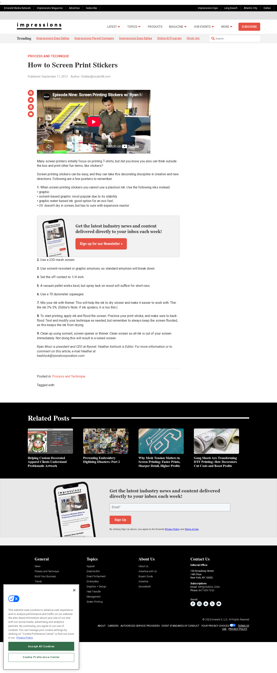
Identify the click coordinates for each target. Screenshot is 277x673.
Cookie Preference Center (41, 657)
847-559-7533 (206, 590)
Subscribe (91, 8)
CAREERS (113, 625)
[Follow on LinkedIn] (205, 603)
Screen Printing (95, 602)
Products (155, 26)
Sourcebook (144, 586)
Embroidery (93, 581)
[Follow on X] (212, 603)
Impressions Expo (208, 8)
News (38, 566)
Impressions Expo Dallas (52, 38)
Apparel (91, 566)
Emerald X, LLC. (220, 619)
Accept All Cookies (41, 646)
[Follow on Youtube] (218, 603)
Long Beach (230, 8)
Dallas (267, 8)
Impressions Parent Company (94, 38)
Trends (38, 581)
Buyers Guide (145, 576)
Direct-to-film (93, 571)
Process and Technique (48, 56)
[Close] (74, 590)
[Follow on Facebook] (192, 603)
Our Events (202, 26)
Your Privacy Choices (215, 625)
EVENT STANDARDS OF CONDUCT (180, 625)
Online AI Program (169, 38)
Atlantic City (250, 8)
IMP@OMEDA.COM (209, 587)
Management (94, 596)
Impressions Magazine (50, 8)
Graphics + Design (96, 586)
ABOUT (102, 625)
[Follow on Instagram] (199, 603)
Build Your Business (45, 576)
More (225, 26)
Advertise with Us (147, 571)
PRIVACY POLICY (238, 629)
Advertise (74, 8)
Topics (132, 26)
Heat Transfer (94, 591)
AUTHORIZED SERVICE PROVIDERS (140, 625)
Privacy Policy (24, 637)
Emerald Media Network (17, 8)
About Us (143, 566)
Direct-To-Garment (96, 576)
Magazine (176, 26)
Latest (112, 26)
